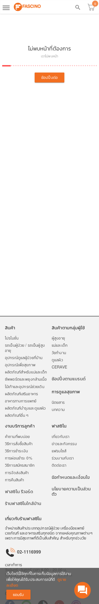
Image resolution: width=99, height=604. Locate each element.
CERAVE (59, 367)
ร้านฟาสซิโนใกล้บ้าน (23, 503)
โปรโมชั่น (11, 338)
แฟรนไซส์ (59, 450)
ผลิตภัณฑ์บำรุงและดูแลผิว (25, 408)
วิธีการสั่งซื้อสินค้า (18, 443)
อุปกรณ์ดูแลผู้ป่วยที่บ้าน (23, 357)
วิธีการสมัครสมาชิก (20, 465)
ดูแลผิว (57, 359)
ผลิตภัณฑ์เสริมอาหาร (21, 393)
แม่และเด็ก (60, 345)
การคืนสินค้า (14, 479)
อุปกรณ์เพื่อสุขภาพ (20, 364)
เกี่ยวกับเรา (60, 436)
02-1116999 (28, 552)
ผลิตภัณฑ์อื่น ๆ (16, 415)
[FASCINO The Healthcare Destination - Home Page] (27, 7)
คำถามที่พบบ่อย (17, 436)
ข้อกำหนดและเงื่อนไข (71, 477)
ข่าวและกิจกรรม (64, 443)
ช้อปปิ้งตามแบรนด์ (69, 378)
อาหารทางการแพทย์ (20, 400)
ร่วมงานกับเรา (63, 458)
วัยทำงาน (59, 352)
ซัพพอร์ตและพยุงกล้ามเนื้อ (26, 379)
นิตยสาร (58, 402)
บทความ (58, 409)
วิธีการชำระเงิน (16, 450)
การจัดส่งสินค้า (17, 472)
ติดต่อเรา (59, 465)
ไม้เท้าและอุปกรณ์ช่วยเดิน (24, 386)
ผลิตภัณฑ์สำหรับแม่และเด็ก (26, 372)
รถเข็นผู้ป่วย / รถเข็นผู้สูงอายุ (25, 347)
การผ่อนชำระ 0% (18, 458)
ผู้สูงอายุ (58, 338)
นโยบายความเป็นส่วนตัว (71, 491)
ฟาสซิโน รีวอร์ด (19, 491)
